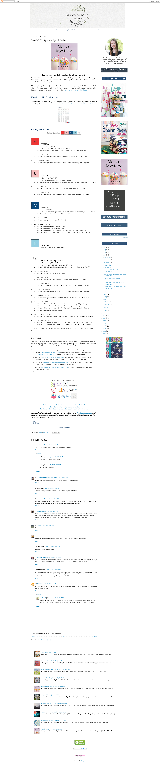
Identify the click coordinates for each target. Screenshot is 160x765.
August (106, 267)
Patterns (58, 30)
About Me (85, 30)
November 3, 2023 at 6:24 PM (49, 584)
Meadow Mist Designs (80, 409)
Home (64, 637)
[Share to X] (56, 432)
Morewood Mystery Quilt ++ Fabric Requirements (54, 703)
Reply (36, 450)
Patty (38, 525)
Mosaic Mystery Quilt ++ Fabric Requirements (53, 720)
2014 (104, 331)
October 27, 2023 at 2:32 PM (53, 465)
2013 (104, 333)
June (106, 294)
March (106, 302)
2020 (104, 315)
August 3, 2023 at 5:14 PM (51, 511)
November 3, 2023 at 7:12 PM (56, 598)
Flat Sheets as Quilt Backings (48, 652)
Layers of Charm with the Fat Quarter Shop (52, 661)
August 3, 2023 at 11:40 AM (55, 457)
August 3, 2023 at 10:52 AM (60, 477)
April (106, 299)
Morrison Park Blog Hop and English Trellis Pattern (54, 678)
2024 (104, 252)
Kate (38, 536)
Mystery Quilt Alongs (72, 30)
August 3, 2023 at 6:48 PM (47, 525)
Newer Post (35, 637)
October (107, 262)
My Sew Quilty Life (79, 405)
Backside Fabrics (49, 405)
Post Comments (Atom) (44, 640)
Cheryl (44, 598)
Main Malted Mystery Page (47, 355)
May (105, 297)
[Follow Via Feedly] (79, 744)
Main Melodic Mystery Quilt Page (75, 90)
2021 (104, 313)
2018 (104, 320)
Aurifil (76, 407)
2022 (104, 310)
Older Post (94, 637)
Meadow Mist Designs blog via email (55, 362)
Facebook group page (84, 413)
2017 (104, 323)
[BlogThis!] (54, 432)
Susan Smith (40, 511)
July (105, 291)
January (107, 307)
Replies (39, 453)
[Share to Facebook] (57, 432)
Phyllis (39, 584)
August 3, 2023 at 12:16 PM (51, 499)
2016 (104, 326)
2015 (104, 328)
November (107, 260)
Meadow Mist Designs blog (50, 352)
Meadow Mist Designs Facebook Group (54, 367)
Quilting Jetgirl (69, 407)
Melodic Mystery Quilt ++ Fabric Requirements (53, 712)
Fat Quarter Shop (46, 409)
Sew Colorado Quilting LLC (62, 409)
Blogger (83, 761)
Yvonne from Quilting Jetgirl (45, 477)
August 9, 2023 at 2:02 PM (53, 557)
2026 (104, 247)
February (107, 304)
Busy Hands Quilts (56, 407)
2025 (104, 250)
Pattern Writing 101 (99, 30)
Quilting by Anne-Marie (64, 405)
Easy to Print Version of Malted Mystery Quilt (77, 104)
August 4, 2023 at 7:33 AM (47, 536)
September (108, 265)
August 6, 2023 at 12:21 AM (52, 546)
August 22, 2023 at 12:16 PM (53, 569)
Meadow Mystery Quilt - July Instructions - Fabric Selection (56, 669)
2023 (104, 255)
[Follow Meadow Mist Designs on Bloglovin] (80, 749)
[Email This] (52, 432)
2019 (104, 318)
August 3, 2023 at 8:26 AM (51, 445)
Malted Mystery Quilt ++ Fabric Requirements (53, 686)
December (107, 257)
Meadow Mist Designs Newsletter (52, 357)
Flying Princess (41, 557)
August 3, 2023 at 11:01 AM (51, 488)
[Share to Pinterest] (59, 432)
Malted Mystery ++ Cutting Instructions (112, 279)
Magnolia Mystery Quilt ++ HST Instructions (53, 695)
